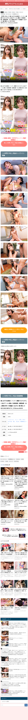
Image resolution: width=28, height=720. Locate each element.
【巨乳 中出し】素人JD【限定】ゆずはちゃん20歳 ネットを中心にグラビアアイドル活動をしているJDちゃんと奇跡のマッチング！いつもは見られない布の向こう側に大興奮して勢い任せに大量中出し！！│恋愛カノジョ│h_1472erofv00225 (14, 626)
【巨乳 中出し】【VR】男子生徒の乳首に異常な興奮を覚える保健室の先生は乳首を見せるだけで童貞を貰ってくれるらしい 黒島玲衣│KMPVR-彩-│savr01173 (13, 676)
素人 (18, 12)
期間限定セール (12, 459)
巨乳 (10, 12)
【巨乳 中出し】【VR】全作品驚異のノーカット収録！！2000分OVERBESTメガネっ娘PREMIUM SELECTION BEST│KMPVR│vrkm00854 (13, 693)
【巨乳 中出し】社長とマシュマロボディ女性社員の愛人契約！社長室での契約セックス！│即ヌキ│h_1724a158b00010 (18, 645)
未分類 (2, 12)
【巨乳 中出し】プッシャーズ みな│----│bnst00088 (16, 639)
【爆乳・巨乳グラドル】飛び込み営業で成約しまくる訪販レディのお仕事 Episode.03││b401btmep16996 (17, 684)
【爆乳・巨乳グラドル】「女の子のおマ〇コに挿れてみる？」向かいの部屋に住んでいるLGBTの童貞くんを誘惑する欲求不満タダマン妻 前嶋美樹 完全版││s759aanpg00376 (17, 652)
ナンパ (22, 12)
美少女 (6, 12)
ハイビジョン (11, 419)
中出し (14, 12)
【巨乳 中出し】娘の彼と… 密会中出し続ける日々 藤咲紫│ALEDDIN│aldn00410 (17, 633)
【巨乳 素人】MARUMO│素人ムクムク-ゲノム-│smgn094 (17, 670)
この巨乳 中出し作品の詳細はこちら (14, 143)
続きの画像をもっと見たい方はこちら (15, 330)
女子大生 (10, 421)
